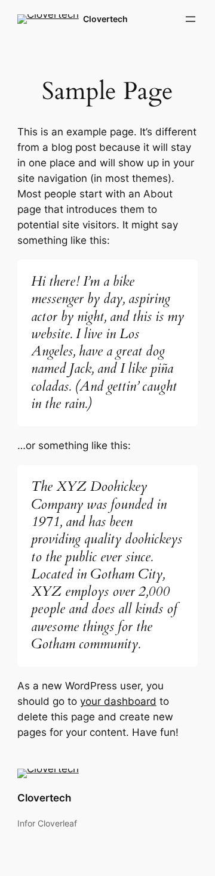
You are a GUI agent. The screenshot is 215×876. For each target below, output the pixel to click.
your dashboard (118, 701)
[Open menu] (190, 19)
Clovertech (105, 19)
